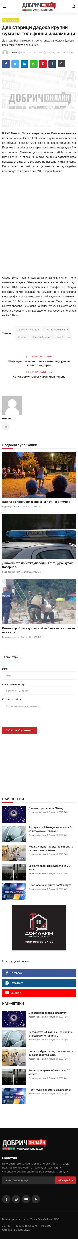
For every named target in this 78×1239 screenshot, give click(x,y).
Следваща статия (37, 372)
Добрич (21, 337)
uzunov (6, 418)
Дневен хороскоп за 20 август (47, 808)
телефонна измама (28, 329)
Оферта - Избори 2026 (16, 1229)
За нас (6, 1225)
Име (5, 668)
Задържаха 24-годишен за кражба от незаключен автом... (50, 829)
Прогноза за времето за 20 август (49, 884)
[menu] (4, 6)
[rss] (36, 1199)
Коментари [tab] (11, 657)
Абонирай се (65, 1180)
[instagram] (16, 1199)
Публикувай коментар (19, 730)
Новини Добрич (41, 337)
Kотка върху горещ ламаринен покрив (39, 376)
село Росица (63, 337)
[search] (73, 6)
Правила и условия (26, 1225)
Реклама (46, 1225)
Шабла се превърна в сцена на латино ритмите (36, 502)
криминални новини (56, 329)
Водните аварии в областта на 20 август (49, 867)
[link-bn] (39, 927)
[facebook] (6, 1199)
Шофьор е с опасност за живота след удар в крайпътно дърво (39, 363)
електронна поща (13, 684)
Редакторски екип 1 (12, 506)
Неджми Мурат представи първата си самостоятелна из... (50, 848)
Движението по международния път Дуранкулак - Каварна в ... (38, 565)
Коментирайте (11, 699)
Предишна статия (41, 356)
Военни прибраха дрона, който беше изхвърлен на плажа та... (38, 630)
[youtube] (26, 1199)
